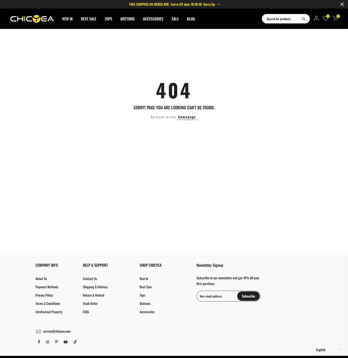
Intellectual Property (49, 311)
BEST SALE (88, 19)
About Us (41, 278)
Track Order (90, 303)
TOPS (108, 19)
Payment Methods (47, 286)
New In (144, 278)
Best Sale (146, 286)
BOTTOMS (127, 19)
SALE (175, 19)
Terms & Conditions (48, 303)
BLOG (191, 19)
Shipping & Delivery (95, 286)
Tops (142, 295)
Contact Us (90, 278)
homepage (187, 116)
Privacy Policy (44, 295)
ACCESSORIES (153, 19)
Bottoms (145, 303)
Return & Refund (93, 295)
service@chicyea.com (57, 331)
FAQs (86, 311)
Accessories (147, 311)
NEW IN (67, 19)
